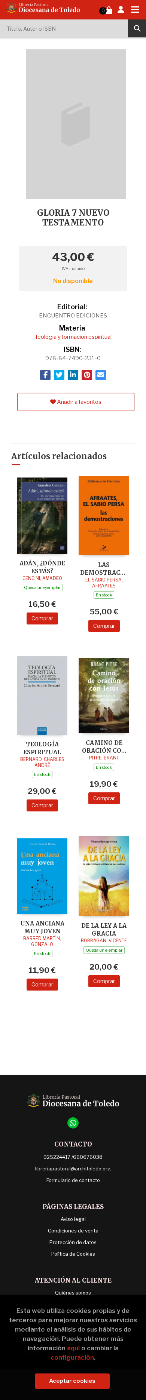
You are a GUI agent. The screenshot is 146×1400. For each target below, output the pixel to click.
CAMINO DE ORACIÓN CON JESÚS (104, 746)
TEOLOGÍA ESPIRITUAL (42, 748)
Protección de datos (73, 1242)
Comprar (42, 618)
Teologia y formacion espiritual (73, 337)
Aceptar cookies (72, 1381)
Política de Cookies (73, 1254)
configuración (72, 1357)
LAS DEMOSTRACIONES (104, 568)
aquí (73, 1348)
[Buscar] (137, 28)
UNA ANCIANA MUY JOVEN (42, 927)
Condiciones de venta (73, 1231)
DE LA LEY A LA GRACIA (104, 929)
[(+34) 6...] (73, 1123)
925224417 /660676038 (73, 1157)
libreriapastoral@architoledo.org (73, 1169)
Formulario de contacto (73, 1180)
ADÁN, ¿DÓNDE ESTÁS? (42, 567)
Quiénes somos (73, 1293)
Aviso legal (73, 1219)
